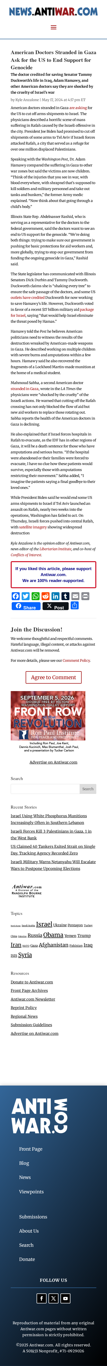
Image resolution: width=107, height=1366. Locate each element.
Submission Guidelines (31, 1024)
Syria (25, 954)
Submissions (33, 1217)
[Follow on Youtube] (65, 1298)
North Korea (16, 926)
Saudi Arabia (28, 925)
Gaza (34, 945)
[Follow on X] (53, 1298)
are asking (78, 108)
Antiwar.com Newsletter (33, 999)
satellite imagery (33, 527)
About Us (29, 1231)
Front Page (30, 1149)
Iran (16, 944)
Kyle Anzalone (27, 100)
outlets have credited (28, 297)
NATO (25, 945)
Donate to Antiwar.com (32, 982)
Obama (53, 934)
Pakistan (76, 945)
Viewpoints (31, 1192)
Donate (27, 1259)
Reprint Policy (24, 1007)
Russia (35, 935)
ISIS (14, 956)
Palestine (22, 936)
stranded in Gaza (25, 389)
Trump (84, 935)
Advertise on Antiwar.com (53, 762)
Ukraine (60, 925)
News (25, 1177)
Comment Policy (76, 660)
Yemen (70, 936)
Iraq (88, 945)
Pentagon (75, 925)
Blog (24, 1163)
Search (26, 1245)
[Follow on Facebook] (42, 1298)
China (14, 936)
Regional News (24, 1016)
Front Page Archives (29, 990)
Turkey (88, 925)
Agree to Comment (53, 677)
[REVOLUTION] (48, 751)
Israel (44, 924)
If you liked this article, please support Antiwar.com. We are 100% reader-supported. (53, 574)
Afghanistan (53, 945)
